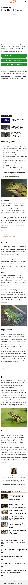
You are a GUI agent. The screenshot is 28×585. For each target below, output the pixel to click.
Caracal (4, 373)
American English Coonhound (9, 236)
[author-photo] (14, 473)
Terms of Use (8, 581)
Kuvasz (4, 370)
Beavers (4, 368)
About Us (3, 581)
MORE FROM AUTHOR (16, 491)
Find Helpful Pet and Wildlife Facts (14, 60)
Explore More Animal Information (14, 55)
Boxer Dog (5, 238)
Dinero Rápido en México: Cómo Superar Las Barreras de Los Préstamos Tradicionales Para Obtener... (13, 542)
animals (23, 154)
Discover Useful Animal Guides (14, 64)
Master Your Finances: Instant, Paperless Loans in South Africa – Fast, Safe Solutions (16, 518)
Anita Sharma (14, 475)
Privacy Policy (14, 581)
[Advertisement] (14, 29)
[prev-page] (2, 537)
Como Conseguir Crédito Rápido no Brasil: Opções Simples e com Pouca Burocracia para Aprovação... (13, 572)
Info (2, 545)
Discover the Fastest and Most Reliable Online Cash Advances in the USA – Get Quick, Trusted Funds (17, 512)
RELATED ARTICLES (6, 491)
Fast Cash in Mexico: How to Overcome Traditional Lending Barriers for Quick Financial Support (17, 506)
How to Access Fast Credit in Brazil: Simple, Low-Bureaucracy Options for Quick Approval (17, 532)
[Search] (26, 2)
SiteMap (25, 581)
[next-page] (4, 537)
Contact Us (20, 581)
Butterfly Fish (6, 234)
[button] (2, 2)
